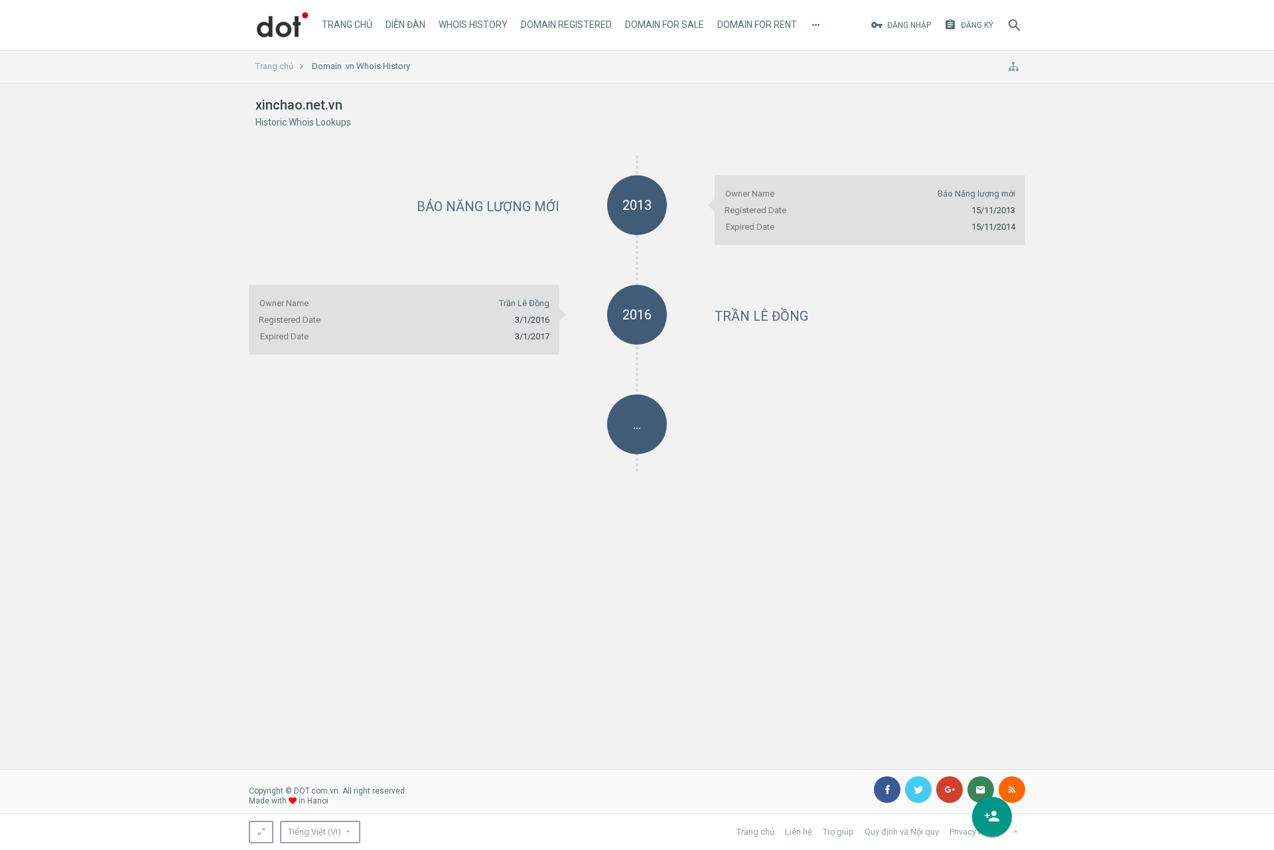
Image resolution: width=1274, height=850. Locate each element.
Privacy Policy (975, 832)
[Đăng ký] (992, 817)
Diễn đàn (405, 24)
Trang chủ (347, 24)
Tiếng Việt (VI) (314, 832)
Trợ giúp (838, 832)
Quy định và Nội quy (902, 832)
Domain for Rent (757, 24)
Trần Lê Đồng (761, 316)
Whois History (473, 24)
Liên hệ (798, 832)
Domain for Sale (664, 24)
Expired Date (750, 227)
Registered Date (755, 210)
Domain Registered (566, 24)
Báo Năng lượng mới (488, 206)
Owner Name (749, 194)
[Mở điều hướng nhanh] (1013, 66)
